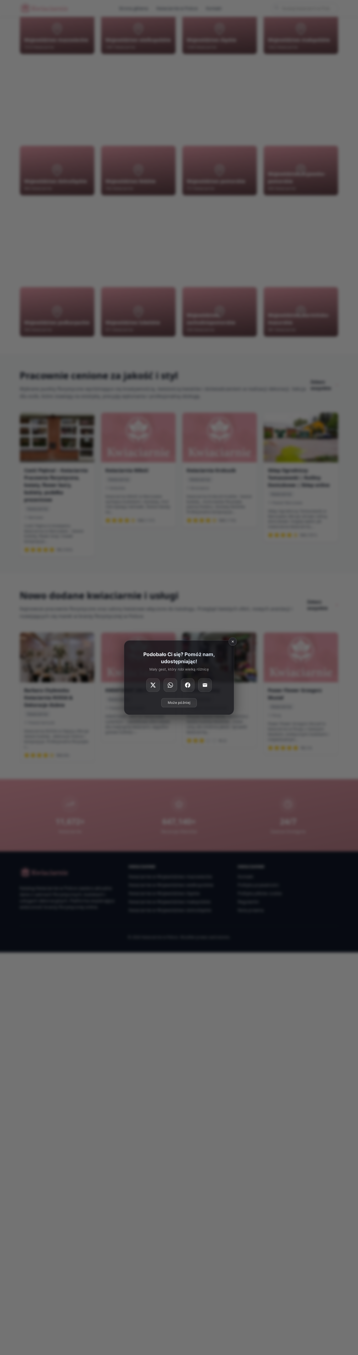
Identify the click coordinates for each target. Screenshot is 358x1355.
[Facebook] (187, 685)
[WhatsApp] (170, 685)
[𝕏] (153, 685)
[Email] (205, 685)
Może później (179, 702)
